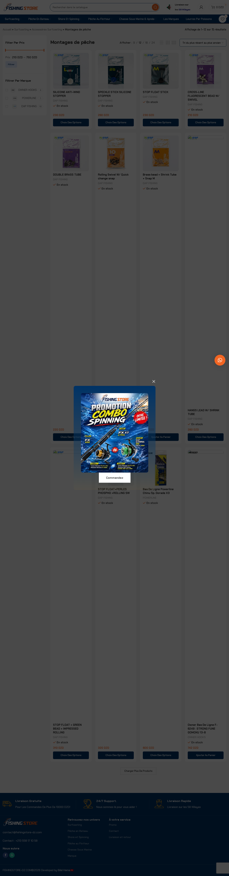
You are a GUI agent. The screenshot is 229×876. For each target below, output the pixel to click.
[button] (220, 360)
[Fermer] (153, 381)
